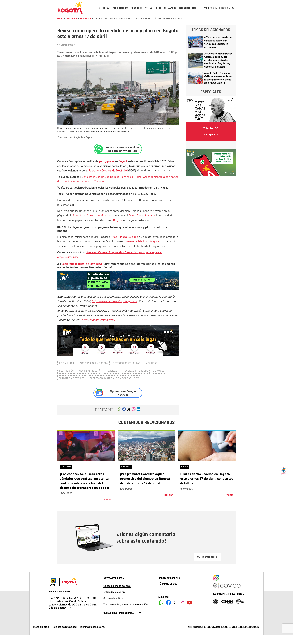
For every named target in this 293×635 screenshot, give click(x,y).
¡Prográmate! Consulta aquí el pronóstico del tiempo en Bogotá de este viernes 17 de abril (145, 478)
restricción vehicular (126, 363)
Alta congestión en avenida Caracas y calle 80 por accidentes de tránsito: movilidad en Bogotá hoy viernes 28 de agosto (218, 60)
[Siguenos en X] (175, 602)
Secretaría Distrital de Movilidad (108, 170)
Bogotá (122, 161)
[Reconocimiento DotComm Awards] (227, 601)
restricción (66, 371)
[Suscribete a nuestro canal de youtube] (189, 602)
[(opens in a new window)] (118, 279)
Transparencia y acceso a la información (125, 604)
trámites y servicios (72, 378)
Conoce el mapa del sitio (117, 585)
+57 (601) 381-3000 (85, 597)
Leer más (108, 499)
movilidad (151, 363)
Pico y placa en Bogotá (93, 363)
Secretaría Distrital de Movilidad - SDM (114, 378)
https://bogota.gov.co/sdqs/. (99, 319)
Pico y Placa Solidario (142, 215)
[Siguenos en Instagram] (182, 602)
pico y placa (106, 161)
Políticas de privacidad (64, 626)
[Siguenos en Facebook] (162, 602)
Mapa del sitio (41, 626)
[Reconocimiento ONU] (215, 601)
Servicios (159, 371)
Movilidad (85, 18)
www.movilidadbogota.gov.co (143, 241)
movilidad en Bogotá (135, 371)
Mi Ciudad (71, 18)
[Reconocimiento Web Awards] (239, 601)
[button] (119, 410)
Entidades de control (114, 591)
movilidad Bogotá (89, 371)
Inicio (60, 18)
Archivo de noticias (113, 597)
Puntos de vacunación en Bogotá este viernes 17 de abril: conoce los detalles (206, 478)
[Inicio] (70, 8)
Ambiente (126, 466)
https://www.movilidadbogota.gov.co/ (114, 301)
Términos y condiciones (93, 626)
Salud (184, 466)
